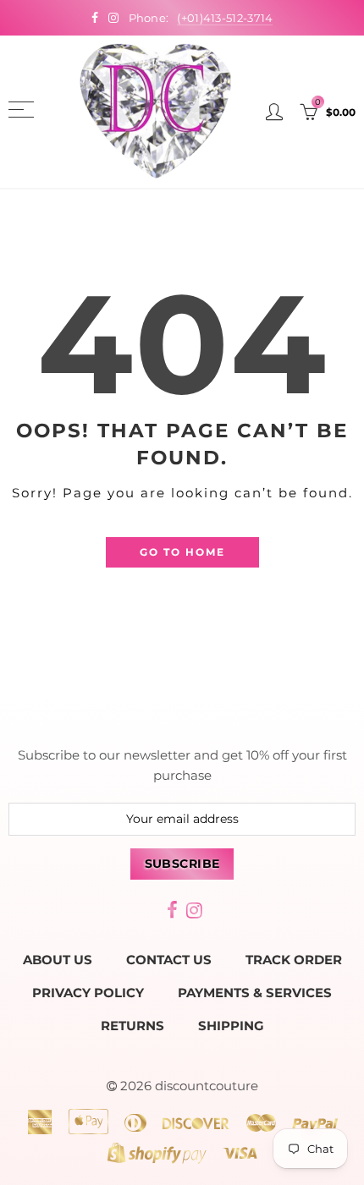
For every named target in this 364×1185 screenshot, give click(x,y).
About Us (57, 960)
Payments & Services (255, 993)
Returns (132, 1026)
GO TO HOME (182, 552)
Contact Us (169, 960)
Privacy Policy (88, 993)
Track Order (293, 960)
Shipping (231, 1026)
